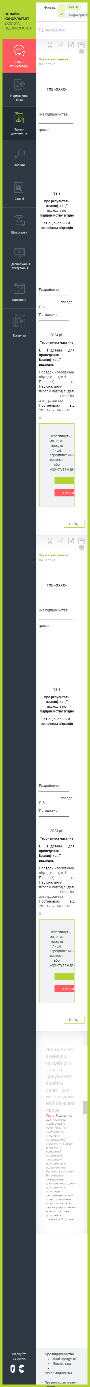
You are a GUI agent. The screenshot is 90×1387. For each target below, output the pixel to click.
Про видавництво (59, 1354)
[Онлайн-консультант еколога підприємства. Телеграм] (21, 1368)
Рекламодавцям (58, 1373)
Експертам (62, 1363)
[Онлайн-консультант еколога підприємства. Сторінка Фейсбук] (12, 1368)
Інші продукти (64, 1358)
